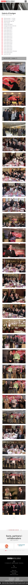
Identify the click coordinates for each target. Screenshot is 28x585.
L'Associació (11, 578)
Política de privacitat (14, 574)
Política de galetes (14, 571)
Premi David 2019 (8, 42)
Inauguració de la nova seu (10, 26)
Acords (17, 579)
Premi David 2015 (8, 36)
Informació (11, 579)
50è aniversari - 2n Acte (9, 18)
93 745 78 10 (14, 567)
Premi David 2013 (8, 33)
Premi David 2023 (8, 48)
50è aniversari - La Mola (9, 20)
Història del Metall (8, 24)
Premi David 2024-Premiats (10, 51)
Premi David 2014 (8, 35)
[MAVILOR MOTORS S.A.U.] (7, 545)
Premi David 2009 (8, 27)
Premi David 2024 (8, 49)
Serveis (17, 578)
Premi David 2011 (8, 30)
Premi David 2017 (8, 39)
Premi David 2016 (8, 37)
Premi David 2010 (8, 29)
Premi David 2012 (8, 32)
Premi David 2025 (8, 52)
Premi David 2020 (8, 43)
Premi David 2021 (8, 45)
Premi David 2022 (8, 46)
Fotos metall (7, 23)
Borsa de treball (9, 581)
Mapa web (14, 570)
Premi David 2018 (8, 40)
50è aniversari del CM (9, 21)
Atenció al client (19, 581)
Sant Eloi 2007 (7, 54)
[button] (4, 550)
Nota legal (14, 573)
